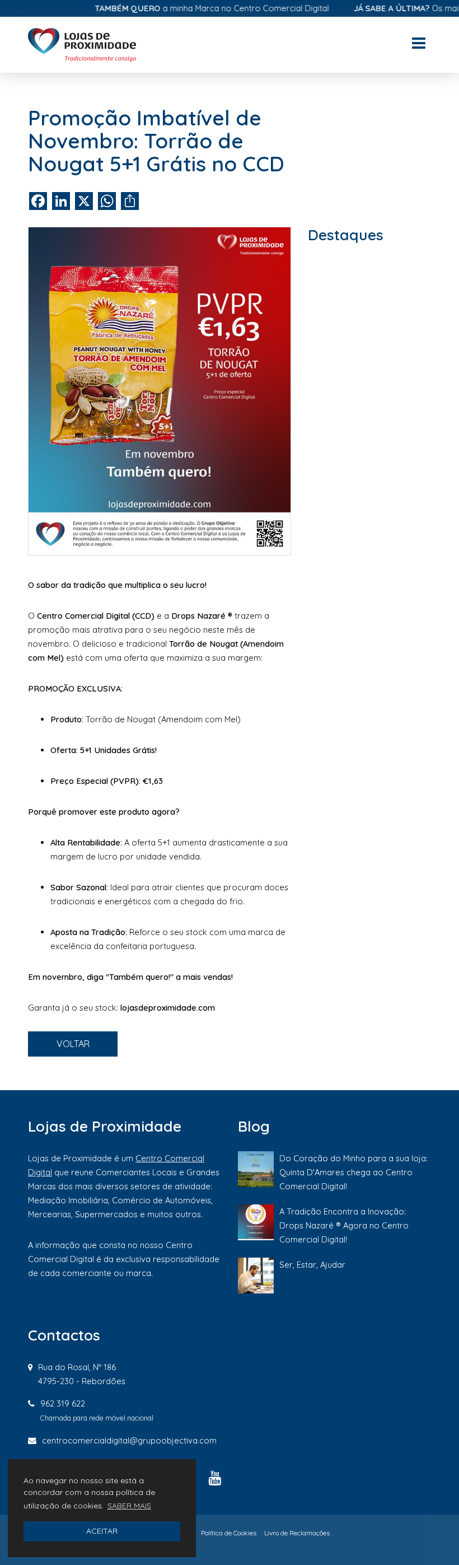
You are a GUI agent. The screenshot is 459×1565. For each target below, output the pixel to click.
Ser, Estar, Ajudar (312, 1264)
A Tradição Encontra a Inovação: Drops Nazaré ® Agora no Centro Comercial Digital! (344, 1225)
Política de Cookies (228, 1533)
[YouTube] (214, 1477)
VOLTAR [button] (73, 1043)
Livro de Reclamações (297, 1533)
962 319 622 (62, 1403)
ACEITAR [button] (102, 1531)
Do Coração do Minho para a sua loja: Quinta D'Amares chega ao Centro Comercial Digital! (353, 1172)
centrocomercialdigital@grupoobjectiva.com (129, 1440)
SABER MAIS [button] (129, 1506)
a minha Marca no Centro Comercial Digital (192, 8)
